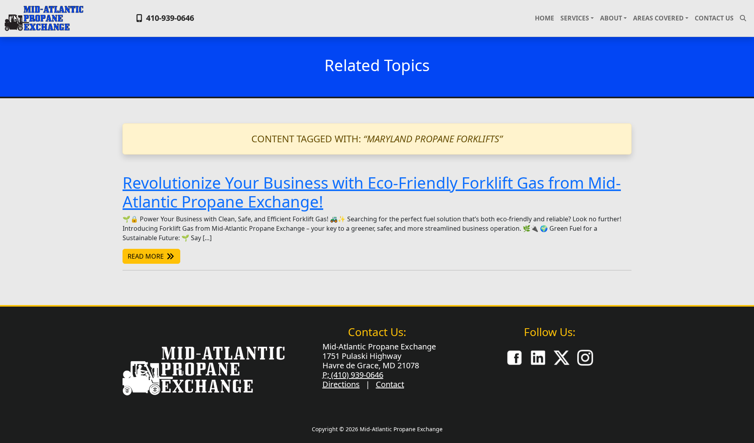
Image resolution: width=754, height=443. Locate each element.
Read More (146, 256)
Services (574, 18)
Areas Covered (658, 18)
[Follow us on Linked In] (538, 357)
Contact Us (714, 18)
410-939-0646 (169, 18)
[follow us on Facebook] (514, 357)
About (611, 18)
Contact (390, 384)
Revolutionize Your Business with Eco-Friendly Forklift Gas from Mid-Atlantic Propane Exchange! (372, 192)
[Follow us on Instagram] (585, 357)
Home (544, 18)
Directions (341, 384)
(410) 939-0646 (356, 374)
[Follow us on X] (561, 357)
